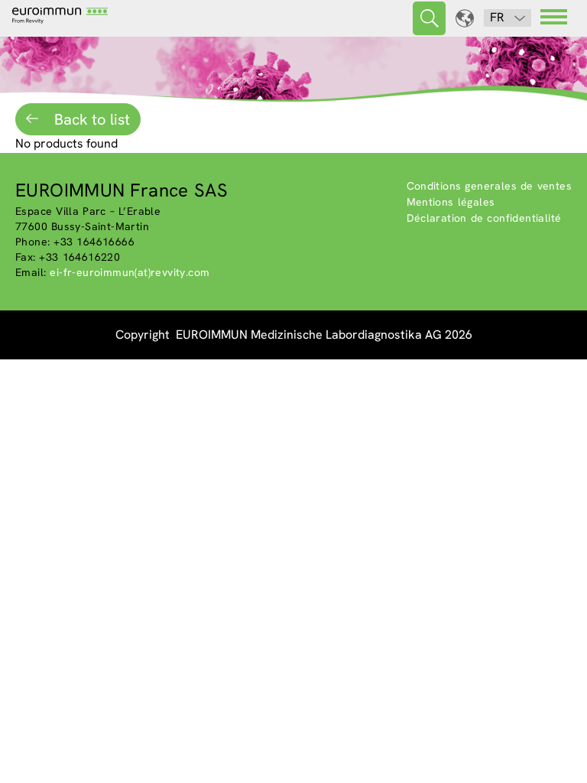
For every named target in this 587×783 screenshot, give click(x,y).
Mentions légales (451, 202)
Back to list (90, 119)
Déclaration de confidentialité (484, 218)
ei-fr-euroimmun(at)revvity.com (129, 272)
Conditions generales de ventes (489, 186)
